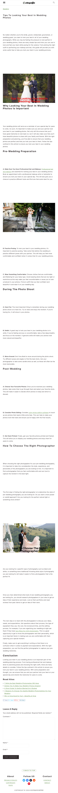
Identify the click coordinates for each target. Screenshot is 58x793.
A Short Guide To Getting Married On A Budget (20, 688)
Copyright (10, 783)
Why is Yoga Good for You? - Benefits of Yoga (20, 696)
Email (5, 749)
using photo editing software (39, 412)
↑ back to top (29, 770)
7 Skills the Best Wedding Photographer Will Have (21, 683)
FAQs (11, 785)
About (47, 783)
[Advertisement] (29, 26)
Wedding (6, 9)
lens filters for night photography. (27, 631)
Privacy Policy (10, 780)
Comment (7, 716)
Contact (47, 780)
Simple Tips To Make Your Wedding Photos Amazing (22, 686)
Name (5, 743)
